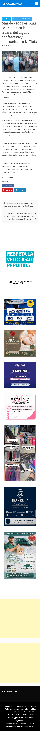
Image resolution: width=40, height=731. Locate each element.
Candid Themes (28, 726)
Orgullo (11, 177)
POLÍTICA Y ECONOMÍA (22, 19)
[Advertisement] (20, 618)
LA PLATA (6, 19)
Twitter (21, 185)
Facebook (8, 185)
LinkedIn (20, 190)
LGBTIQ (6, 177)
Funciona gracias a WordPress (17, 723)
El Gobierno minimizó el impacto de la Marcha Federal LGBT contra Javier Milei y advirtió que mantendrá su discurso (20, 216)
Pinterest (8, 190)
